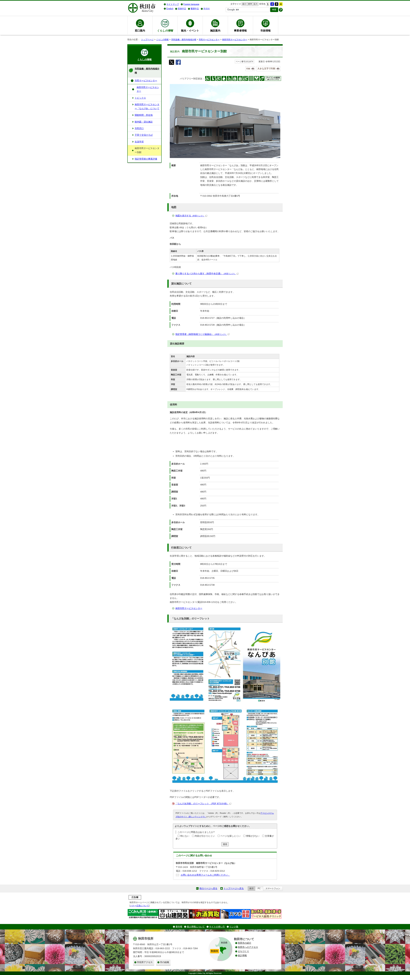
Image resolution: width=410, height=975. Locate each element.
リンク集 (233, 926)
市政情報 (265, 30)
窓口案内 (140, 30)
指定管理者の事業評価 (146, 159)
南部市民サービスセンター (234, 39)
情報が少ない (252, 836)
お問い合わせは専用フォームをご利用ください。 (205, 875)
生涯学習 (139, 142)
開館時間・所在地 (144, 115)
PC (259, 888)
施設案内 (215, 30)
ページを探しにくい (230, 836)
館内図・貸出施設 (144, 122)
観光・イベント (190, 30)
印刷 (248, 69)
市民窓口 (139, 128)
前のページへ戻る (208, 888)
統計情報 (242, 955)
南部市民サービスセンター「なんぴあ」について (147, 106)
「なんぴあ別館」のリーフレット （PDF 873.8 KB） (202, 803)
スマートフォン (273, 888)
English (169, 8)
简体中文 (182, 8)
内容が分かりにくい (205, 836)
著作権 (179, 926)
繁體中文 (195, 8)
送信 (225, 844)
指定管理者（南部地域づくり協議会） (201, 334)
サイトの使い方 (217, 926)
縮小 (244, 4)
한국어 (206, 8)
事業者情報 (240, 30)
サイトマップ (172, 4)
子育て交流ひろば (144, 135)
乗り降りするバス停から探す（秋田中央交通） (205, 273)
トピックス (140, 98)
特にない (184, 836)
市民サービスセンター (209, 39)
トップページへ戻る (234, 888)
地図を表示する (190, 215)
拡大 (255, 4)
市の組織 (164, 962)
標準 (249, 4)
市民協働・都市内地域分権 (183, 39)
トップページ (147, 39)
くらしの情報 (162, 39)
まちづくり (243, 951)
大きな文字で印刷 (266, 68)
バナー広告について (139, 905)
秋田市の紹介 (244, 943)
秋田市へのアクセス (248, 947)
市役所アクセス (145, 962)
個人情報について (196, 926)
